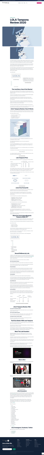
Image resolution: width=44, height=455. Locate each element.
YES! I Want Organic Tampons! (28, 82)
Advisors (18, 440)
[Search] (14, 449)
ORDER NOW (13, 251)
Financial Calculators (29, 440)
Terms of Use (36, 445)
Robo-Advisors (19, 446)
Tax (26, 446)
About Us (36, 440)
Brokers (18, 441)
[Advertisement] (22, 9)
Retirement (18, 445)
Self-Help (27, 445)
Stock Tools (27, 441)
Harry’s (14, 402)
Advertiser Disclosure (40, 0)
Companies (11, 17)
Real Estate (27, 444)
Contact (36, 441)
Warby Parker (14, 393)
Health (14, 17)
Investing (18, 444)
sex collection (32, 256)
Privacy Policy (36, 446)
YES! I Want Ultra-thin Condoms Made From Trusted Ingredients (22, 303)
